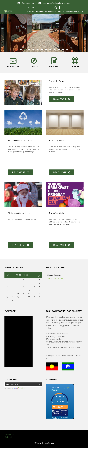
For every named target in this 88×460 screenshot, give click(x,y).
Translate (21, 388)
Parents (60, 11)
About (34, 11)
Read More (60, 99)
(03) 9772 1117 (28, 3)
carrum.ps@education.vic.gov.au (56, 3)
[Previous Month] (8, 275)
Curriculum (42, 11)
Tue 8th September (55, 278)
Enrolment (52, 11)
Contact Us (78, 11)
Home (29, 11)
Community (69, 11)
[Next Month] (39, 275)
